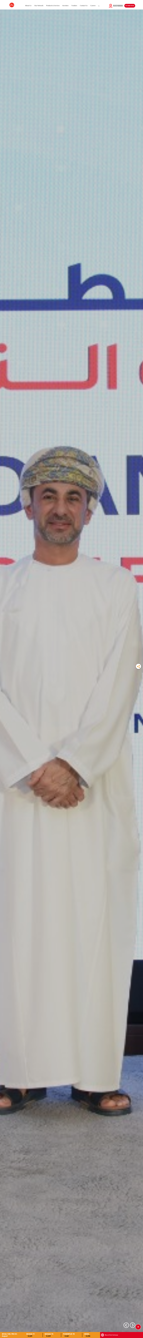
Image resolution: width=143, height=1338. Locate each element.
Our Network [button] (38, 5)
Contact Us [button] (83, 5)
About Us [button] (28, 5)
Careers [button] (93, 5)
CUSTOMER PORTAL (129, 5)
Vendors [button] (74, 5)
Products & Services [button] (53, 5)
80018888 (118, 5)
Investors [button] (65, 5)
